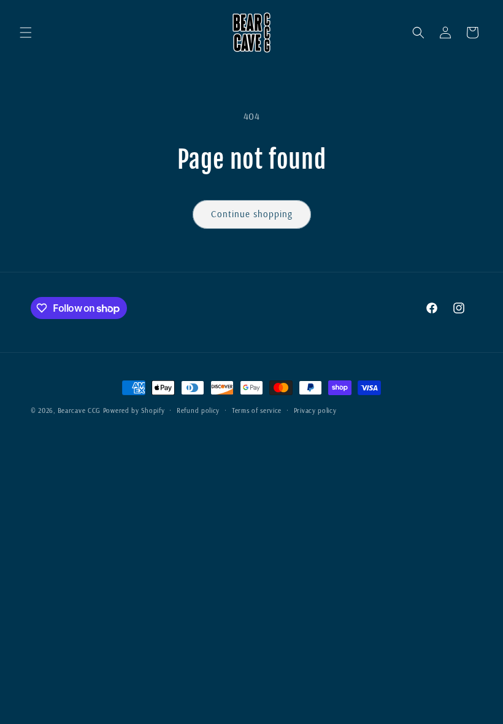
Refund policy (198, 410)
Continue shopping (252, 214)
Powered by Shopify (134, 410)
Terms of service (257, 410)
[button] (25, 32)
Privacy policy (315, 410)
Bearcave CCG (79, 410)
